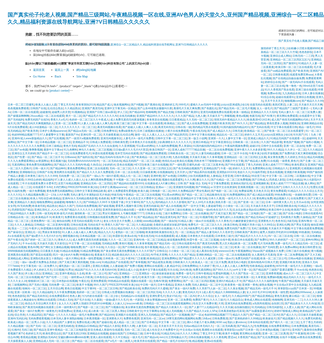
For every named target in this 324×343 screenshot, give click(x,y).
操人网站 (310, 183)
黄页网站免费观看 (287, 115)
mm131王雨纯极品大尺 (173, 337)
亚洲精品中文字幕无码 (194, 198)
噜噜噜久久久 (74, 202)
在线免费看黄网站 (279, 326)
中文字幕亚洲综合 (220, 142)
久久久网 (189, 179)
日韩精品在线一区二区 (21, 217)
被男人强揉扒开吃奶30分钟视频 (278, 232)
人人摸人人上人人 (157, 134)
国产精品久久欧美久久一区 (171, 307)
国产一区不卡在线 (93, 247)
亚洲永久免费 (182, 284)
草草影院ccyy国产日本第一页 (295, 288)
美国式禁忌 (278, 104)
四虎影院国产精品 (22, 209)
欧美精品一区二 (253, 130)
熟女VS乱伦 (174, 296)
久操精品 (305, 217)
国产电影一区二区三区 (224, 190)
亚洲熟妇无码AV (47, 337)
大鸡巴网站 (60, 187)
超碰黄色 (269, 266)
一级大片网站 (71, 258)
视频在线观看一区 (141, 281)
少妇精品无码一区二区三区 (217, 247)
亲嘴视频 (229, 115)
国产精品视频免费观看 (153, 153)
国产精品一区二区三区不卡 (47, 157)
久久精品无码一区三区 (305, 243)
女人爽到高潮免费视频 (98, 179)
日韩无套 (237, 130)
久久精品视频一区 (18, 326)
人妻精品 (215, 175)
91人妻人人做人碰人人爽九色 (95, 123)
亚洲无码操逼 (151, 205)
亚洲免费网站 (169, 258)
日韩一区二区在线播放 (195, 213)
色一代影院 (136, 299)
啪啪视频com (292, 100)
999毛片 (184, 104)
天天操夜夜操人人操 (20, 341)
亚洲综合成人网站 (280, 55)
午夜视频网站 (243, 251)
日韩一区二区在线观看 (25, 112)
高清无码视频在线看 (109, 127)
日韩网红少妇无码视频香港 (193, 175)
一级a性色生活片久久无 (218, 209)
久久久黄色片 (224, 220)
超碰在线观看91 (285, 97)
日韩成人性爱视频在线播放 (117, 292)
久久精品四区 (34, 314)
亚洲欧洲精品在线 (311, 123)
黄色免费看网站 (76, 168)
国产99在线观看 (234, 164)
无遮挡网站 (18, 164)
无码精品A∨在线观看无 (134, 296)
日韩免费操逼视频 (88, 228)
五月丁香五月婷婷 (310, 322)
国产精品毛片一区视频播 (175, 314)
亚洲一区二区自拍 (294, 145)
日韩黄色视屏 (281, 74)
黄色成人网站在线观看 (257, 299)
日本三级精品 (54, 145)
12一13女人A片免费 (57, 194)
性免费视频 (260, 326)
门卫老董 (140, 258)
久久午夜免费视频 (64, 292)
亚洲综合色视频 (305, 97)
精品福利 (48, 179)
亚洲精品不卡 (80, 142)
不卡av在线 (29, 243)
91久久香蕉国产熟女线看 (279, 89)
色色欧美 (104, 198)
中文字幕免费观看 (218, 183)
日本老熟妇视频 (269, 329)
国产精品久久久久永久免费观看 (95, 172)
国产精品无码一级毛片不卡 (260, 288)
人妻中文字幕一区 (235, 138)
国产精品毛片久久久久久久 (251, 235)
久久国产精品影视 (271, 142)
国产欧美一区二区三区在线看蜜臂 (284, 130)
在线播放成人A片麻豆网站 (160, 183)
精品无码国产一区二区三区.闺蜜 (142, 160)
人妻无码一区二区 (146, 326)
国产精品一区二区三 (193, 194)
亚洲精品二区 (50, 273)
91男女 (69, 269)
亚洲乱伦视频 (100, 266)
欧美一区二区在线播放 (248, 247)
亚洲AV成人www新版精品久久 (29, 138)
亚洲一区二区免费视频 (290, 254)
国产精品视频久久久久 (290, 318)
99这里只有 (258, 175)
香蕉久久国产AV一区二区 (120, 224)
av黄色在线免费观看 (309, 337)
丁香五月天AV (66, 104)
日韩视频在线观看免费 (100, 217)
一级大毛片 (136, 337)
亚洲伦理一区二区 (91, 134)
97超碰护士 (272, 217)
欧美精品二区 (172, 123)
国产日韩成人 (260, 179)
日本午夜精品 (165, 284)
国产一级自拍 (169, 220)
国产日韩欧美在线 (132, 247)
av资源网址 (42, 160)
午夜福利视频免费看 (236, 145)
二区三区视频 (104, 149)
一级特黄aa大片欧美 (81, 277)
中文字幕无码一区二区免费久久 (39, 266)
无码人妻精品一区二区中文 (207, 284)
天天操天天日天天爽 (310, 104)
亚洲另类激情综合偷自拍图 (118, 209)
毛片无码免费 (266, 243)
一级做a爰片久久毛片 (115, 299)
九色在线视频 (180, 157)
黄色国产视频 (291, 142)
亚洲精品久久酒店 (24, 202)
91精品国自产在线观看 (115, 262)
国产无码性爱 (270, 247)
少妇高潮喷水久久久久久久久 (174, 142)
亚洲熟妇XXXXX (226, 172)
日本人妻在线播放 (312, 93)
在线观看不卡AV (42, 187)
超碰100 (255, 145)
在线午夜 (225, 239)
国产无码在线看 (260, 127)
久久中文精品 (120, 337)
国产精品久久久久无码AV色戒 (71, 164)
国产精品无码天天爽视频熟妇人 (35, 123)
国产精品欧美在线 (129, 288)
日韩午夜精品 (242, 175)
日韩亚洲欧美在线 (286, 205)
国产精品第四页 (178, 134)
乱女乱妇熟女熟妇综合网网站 (250, 209)
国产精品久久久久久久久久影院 (82, 209)
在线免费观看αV (58, 296)
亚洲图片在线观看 (126, 314)
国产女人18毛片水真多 (200, 202)
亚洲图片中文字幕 (232, 160)
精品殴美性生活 (216, 194)
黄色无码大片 (190, 292)
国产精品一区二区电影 (246, 213)
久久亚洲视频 (127, 145)
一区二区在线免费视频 (219, 149)
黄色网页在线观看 (64, 172)
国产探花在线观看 (40, 254)
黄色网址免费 (264, 198)
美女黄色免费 (275, 157)
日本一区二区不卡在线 (234, 153)
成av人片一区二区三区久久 (299, 273)
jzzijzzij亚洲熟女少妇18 (278, 134)
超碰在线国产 (117, 333)
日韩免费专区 (109, 130)
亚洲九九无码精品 (148, 314)
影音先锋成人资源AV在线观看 (105, 329)
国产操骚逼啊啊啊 (18, 115)
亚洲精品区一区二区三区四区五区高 (245, 157)
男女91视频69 (110, 213)
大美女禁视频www (155, 299)
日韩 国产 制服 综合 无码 (192, 183)
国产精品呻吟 (58, 168)
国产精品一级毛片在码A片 (172, 341)
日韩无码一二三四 (303, 55)
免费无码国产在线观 (247, 258)
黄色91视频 (126, 243)
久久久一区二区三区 (120, 239)
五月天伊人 (181, 172)
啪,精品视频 (196, 341)
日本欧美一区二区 (113, 258)
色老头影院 (199, 277)
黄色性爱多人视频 (277, 123)
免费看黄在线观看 (75, 217)
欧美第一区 (247, 277)
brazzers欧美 (134, 303)
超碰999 (311, 138)
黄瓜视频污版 (58, 160)
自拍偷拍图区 (242, 307)
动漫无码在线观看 (260, 104)
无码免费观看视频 (38, 318)
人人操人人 (118, 303)
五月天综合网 (55, 288)
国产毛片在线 (82, 299)
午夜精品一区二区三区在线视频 (141, 194)
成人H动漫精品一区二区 (43, 127)
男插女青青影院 (51, 232)
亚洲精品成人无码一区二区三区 (52, 341)
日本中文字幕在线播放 (202, 134)
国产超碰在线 (104, 322)
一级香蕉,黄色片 (289, 160)
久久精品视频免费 (33, 194)
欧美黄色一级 (233, 284)
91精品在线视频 (69, 251)
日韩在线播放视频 (198, 337)
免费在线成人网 (85, 322)
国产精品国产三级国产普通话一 (292, 108)
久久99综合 (268, 224)
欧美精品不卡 (43, 217)
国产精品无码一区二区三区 (223, 277)
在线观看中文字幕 (309, 115)
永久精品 (197, 209)
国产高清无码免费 (207, 243)
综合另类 (19, 314)
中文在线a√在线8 (190, 329)
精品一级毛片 (307, 127)
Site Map (82, 76)
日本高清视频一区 (94, 318)
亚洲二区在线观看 (97, 168)
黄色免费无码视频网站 (39, 164)
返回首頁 (39, 70)
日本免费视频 (299, 326)
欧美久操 (143, 190)
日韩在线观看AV (312, 213)
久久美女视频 (235, 288)
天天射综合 (60, 243)
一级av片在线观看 (203, 220)
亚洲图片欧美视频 (294, 172)
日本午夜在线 (152, 333)
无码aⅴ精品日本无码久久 (198, 326)
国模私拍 (294, 123)
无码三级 (27, 329)
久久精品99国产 (241, 296)
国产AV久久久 (240, 123)
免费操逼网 (245, 190)
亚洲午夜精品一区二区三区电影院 (67, 329)
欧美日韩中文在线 (279, 209)
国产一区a (197, 314)
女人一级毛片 (265, 108)
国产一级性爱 (177, 164)
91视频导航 (206, 217)
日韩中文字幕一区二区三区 (171, 138)
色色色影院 (305, 52)
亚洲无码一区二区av (153, 318)
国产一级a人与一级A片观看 (102, 175)
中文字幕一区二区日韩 (279, 175)
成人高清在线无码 (206, 251)
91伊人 (98, 220)
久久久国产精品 (184, 115)
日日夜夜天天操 (49, 251)
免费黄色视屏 (131, 318)
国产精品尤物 (165, 112)
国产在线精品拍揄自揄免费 (288, 78)
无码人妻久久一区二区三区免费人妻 (299, 112)
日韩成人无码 (65, 299)
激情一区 (140, 134)
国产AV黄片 (268, 115)
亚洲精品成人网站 (18, 258)
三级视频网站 (20, 284)
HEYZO (138, 164)
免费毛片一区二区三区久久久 (205, 224)
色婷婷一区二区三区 (88, 292)
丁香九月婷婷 (253, 164)
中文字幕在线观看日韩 (284, 127)
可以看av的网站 (145, 145)
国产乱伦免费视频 (267, 337)
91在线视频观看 (164, 235)
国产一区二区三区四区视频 (199, 281)
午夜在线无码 (198, 130)
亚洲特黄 (156, 175)
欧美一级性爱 (280, 292)
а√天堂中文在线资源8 (223, 187)
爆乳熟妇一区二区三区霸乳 (75, 266)
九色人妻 (200, 115)
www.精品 (114, 277)
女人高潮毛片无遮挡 (264, 254)
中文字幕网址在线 (154, 311)
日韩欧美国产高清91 (187, 112)
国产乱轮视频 (57, 138)
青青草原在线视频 (157, 119)
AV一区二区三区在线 (280, 235)
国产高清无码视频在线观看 (38, 307)
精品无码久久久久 (128, 228)
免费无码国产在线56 (37, 119)
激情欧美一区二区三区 (87, 213)
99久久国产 (100, 284)
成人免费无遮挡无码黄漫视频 (127, 119)
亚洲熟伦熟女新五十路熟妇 (46, 258)
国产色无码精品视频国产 (187, 168)
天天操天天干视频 (279, 228)
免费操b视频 (274, 277)
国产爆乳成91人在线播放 (229, 217)
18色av (206, 318)
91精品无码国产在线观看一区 (287, 138)
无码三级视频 (259, 228)
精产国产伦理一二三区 (54, 277)
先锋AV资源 (160, 281)
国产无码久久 (184, 277)
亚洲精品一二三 (128, 273)
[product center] (59, 90)
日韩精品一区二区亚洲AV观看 (51, 224)
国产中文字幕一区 (27, 142)
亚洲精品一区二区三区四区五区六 (290, 59)
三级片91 (285, 329)
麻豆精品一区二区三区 (302, 296)
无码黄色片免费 (289, 217)
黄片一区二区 (74, 115)
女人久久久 (65, 303)
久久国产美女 (16, 273)
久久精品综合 (235, 299)
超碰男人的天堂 (61, 112)
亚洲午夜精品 (67, 273)
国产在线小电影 (292, 213)
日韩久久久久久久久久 (296, 187)
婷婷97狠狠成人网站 (286, 311)
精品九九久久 (106, 232)
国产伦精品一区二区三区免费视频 (231, 179)
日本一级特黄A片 (66, 307)
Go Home (39, 76)
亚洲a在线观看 (213, 341)
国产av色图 (21, 149)
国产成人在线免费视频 (194, 123)
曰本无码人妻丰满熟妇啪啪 (66, 318)
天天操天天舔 (45, 243)
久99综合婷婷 (33, 179)
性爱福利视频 (221, 273)
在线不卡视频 (288, 337)
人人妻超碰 (116, 266)
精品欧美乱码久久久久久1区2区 (130, 254)
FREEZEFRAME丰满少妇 (83, 187)
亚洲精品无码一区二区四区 (96, 183)
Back (58, 76)
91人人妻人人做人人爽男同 (232, 266)
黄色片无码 (69, 145)
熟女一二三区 (20, 228)
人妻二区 (292, 104)
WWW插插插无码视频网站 (23, 251)
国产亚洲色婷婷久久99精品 (245, 318)
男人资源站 (185, 145)
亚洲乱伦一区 (33, 232)
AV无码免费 (24, 205)
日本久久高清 (216, 198)
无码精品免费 (110, 243)
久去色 (80, 273)
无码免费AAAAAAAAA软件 (83, 160)
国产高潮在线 (152, 104)
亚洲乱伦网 (283, 224)
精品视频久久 (281, 198)
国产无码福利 (16, 119)
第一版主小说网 (197, 138)
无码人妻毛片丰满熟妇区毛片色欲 (90, 194)
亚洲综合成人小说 (127, 269)
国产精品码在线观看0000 (128, 183)
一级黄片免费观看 (146, 209)
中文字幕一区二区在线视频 (85, 243)
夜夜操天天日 (102, 254)
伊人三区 (122, 112)
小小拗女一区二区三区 (236, 205)
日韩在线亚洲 (78, 224)
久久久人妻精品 (23, 224)
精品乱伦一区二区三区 (230, 134)
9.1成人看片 (206, 292)
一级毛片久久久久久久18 (240, 198)
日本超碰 (141, 179)
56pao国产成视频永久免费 (268, 251)
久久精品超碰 (144, 224)
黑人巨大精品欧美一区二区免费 (237, 243)
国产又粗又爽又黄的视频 (73, 262)
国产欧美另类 (301, 70)
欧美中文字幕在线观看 (153, 269)
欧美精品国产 (308, 311)
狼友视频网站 (122, 104)
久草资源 (260, 277)
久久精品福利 (45, 292)
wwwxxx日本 (226, 251)
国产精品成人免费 (255, 160)
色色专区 (280, 220)
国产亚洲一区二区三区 (251, 202)
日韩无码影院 (274, 307)
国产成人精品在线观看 (260, 194)
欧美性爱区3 (299, 164)
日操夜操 (195, 247)
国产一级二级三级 (270, 213)
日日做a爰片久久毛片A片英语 (130, 149)
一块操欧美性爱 (301, 194)
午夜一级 (226, 168)
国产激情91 (290, 63)
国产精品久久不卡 (125, 217)
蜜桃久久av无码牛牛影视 (205, 104)
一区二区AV (189, 296)
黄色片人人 (64, 239)
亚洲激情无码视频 (183, 187)
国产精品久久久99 (312, 100)
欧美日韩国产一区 (160, 149)
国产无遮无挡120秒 (74, 333)
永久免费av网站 (288, 247)
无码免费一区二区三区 (72, 175)
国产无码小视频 (38, 284)
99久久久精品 (275, 149)
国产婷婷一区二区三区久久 (41, 239)
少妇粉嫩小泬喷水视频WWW (303, 48)
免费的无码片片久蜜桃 (155, 288)
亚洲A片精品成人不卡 (229, 281)
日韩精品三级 (135, 333)
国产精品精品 (257, 123)
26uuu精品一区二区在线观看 (47, 115)
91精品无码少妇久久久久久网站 (180, 333)
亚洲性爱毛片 (157, 296)
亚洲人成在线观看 (100, 337)
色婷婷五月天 (33, 333)
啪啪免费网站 (45, 202)
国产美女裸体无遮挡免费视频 (118, 251)
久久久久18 (180, 228)
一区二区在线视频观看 (237, 254)
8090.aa (221, 322)
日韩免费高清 (220, 318)
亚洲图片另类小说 (249, 224)
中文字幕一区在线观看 (149, 123)
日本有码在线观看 (257, 322)
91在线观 (272, 160)
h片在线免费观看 (18, 127)
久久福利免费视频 (166, 145)
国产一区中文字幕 (193, 205)
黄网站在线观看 (153, 266)
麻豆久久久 (203, 179)
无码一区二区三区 (120, 168)
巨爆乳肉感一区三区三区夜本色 (205, 164)
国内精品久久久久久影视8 (170, 202)
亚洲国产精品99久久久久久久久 (155, 115)
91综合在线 (267, 97)
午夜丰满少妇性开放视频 (263, 153)
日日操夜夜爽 (148, 172)
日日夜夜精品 (177, 119)
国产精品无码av (254, 217)
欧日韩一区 (313, 333)
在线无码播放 (127, 115)
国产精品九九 (245, 326)
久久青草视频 (215, 157)
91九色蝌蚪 (70, 149)
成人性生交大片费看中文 (142, 198)
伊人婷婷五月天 (43, 269)
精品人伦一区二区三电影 (134, 175)
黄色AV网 (33, 247)
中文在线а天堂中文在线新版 (290, 284)
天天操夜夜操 (111, 134)
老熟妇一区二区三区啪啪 (129, 232)
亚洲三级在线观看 (306, 89)
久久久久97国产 (145, 251)
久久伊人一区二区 (295, 149)
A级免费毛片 (195, 228)
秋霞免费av (65, 311)
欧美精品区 (69, 228)
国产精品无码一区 (164, 243)
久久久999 (51, 175)
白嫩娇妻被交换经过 (245, 220)
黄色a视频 (242, 115)
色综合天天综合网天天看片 (41, 303)
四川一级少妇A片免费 (65, 254)
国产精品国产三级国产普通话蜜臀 (273, 269)
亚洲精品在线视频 (97, 333)
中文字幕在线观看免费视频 (307, 228)
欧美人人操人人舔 (46, 104)
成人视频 (180, 235)
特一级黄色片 (49, 311)
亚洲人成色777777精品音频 (188, 149)
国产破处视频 (106, 205)
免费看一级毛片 (185, 273)
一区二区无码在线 (111, 160)
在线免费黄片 (299, 198)
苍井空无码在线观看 (127, 153)
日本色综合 (100, 277)
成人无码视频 (174, 311)
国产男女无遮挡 (300, 224)
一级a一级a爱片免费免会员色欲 (39, 262)
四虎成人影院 (277, 179)
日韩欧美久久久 (181, 262)
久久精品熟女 (72, 108)
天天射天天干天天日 (170, 326)
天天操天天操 (197, 157)
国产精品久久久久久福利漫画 (260, 281)
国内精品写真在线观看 (205, 127)
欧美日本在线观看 (242, 239)
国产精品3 (40, 329)
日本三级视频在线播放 (150, 130)
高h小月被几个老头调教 (201, 322)
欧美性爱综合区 (52, 333)
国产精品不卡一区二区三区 (53, 153)
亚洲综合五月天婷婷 (23, 153)
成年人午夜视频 (213, 228)
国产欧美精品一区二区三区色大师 (151, 157)
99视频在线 (86, 254)
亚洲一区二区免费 (65, 123)
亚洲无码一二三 (293, 299)
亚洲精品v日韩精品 (86, 326)
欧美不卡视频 (84, 284)
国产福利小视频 (310, 142)
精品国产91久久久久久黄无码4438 (95, 269)
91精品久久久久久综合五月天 (305, 190)
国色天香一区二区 (225, 202)
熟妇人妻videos (236, 322)
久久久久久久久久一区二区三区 (77, 127)
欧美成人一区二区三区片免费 (209, 262)
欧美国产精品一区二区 (304, 209)
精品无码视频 (315, 157)
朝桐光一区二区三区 (34, 288)
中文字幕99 (132, 202)
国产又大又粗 (312, 254)
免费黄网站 (175, 281)
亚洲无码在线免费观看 (238, 303)
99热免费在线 (283, 194)
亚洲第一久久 (216, 138)
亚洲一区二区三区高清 (275, 333)
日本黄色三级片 (34, 175)
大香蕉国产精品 (246, 337)
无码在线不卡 (96, 224)
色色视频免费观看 (18, 108)
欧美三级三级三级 (124, 123)
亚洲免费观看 (98, 281)
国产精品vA (151, 337)
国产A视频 (137, 104)
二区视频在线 (302, 175)
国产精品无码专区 (37, 296)
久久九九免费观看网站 (21, 160)
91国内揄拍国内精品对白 (235, 127)
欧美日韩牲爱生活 (310, 247)
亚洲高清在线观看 (18, 254)
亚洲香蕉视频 (274, 273)
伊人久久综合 (108, 228)
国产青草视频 (138, 262)
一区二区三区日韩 (107, 288)
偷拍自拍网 (63, 220)
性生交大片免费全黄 (205, 303)
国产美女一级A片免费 (182, 288)
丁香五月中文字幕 (210, 333)
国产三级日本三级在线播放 (174, 209)
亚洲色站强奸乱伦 (241, 183)
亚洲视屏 (294, 168)
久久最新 (96, 299)
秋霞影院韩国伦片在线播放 (156, 228)
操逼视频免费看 (176, 239)
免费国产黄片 (201, 299)
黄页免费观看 (278, 190)
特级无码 (116, 194)
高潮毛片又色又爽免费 (186, 108)
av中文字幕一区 (242, 269)
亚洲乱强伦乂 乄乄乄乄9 (48, 209)
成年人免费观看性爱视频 (121, 190)
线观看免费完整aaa (301, 74)
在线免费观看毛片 (80, 153)
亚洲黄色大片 (266, 220)
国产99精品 (202, 187)
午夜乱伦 (84, 281)
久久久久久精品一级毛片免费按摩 (78, 314)
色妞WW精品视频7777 (25, 134)
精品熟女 (52, 205)
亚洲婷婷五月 (170, 104)
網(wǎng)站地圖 (86, 70)
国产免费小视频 (133, 266)
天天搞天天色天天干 (262, 205)
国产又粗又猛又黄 (220, 213)
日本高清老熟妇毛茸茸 (231, 311)
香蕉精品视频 (28, 337)
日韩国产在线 (38, 108)
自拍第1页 (277, 303)
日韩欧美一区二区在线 (246, 142)
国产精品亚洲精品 (262, 296)
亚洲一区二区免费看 (179, 299)
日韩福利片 (168, 277)
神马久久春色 (87, 149)
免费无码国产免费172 (237, 228)
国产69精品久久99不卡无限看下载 (103, 202)
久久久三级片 (218, 299)
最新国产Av (72, 134)
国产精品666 (136, 112)
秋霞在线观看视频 (103, 153)
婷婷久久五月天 (253, 134)
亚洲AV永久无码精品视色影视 (79, 198)
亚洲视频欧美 (261, 183)
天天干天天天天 (274, 100)
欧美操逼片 (269, 318)
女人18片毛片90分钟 (258, 292)
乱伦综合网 (126, 134)
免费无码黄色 (313, 318)
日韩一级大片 (41, 168)
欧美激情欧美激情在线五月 (161, 232)
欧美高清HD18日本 (258, 119)
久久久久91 (14, 194)
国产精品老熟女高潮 (159, 262)
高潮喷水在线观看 (212, 329)
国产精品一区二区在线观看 (88, 341)
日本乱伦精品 (294, 179)
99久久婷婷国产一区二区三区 (286, 239)
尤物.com (95, 262)
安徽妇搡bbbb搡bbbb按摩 (73, 337)
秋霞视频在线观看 (51, 228)
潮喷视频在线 (70, 235)
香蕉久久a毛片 (59, 119)
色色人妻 (75, 296)
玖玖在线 (173, 269)
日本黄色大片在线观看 (142, 142)
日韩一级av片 (226, 258)
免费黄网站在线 (261, 168)
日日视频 (58, 269)
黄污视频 (316, 251)
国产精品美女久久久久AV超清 (302, 303)
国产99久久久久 (222, 269)
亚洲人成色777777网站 (276, 164)
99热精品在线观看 (118, 281)
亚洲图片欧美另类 (219, 123)
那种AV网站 (312, 239)
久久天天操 (226, 307)
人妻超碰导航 (213, 205)
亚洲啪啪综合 (27, 172)
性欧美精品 (256, 266)
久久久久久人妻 (171, 292)
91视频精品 (78, 112)
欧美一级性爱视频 (91, 258)
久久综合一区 (113, 247)
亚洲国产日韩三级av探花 (101, 112)
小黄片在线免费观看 (177, 130)
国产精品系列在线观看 (202, 172)
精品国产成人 (104, 104)
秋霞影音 (118, 235)
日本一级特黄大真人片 (279, 202)
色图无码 (255, 115)
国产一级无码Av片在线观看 (298, 82)
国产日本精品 (149, 322)
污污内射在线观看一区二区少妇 (100, 296)
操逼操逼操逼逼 (165, 273)
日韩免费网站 (190, 266)
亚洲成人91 (80, 311)
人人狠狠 (136, 220)
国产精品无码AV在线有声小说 (112, 157)
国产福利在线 (85, 157)
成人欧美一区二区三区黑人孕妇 (106, 311)
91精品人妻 (185, 220)
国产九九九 (147, 202)
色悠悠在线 (315, 269)
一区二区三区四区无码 (148, 292)
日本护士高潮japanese (53, 130)
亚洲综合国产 (273, 187)
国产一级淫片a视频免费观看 (82, 138)
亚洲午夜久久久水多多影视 (250, 149)
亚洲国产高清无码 (92, 108)
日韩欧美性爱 (120, 142)
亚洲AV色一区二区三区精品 (149, 239)
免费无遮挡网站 (202, 269)
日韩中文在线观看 (271, 145)
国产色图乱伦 (209, 108)
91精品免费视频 (89, 251)
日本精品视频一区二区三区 (55, 142)
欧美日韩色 (231, 224)
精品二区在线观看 (168, 198)
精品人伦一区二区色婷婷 (173, 247)
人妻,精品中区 (172, 266)
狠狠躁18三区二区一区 (41, 281)
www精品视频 (151, 220)
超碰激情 (45, 112)
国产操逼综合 (16, 232)
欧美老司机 (38, 205)
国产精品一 (50, 314)
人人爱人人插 (292, 307)
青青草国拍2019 (85, 104)
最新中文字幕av (53, 149)
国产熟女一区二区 (187, 217)
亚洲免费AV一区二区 (43, 220)
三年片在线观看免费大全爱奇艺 (38, 183)
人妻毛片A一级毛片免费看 (138, 138)
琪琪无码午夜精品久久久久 (230, 119)
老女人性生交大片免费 (116, 220)
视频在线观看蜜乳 (172, 179)
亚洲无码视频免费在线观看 (216, 112)
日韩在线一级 (183, 127)
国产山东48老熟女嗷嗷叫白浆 (154, 108)
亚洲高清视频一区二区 (251, 187)
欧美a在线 (131, 235)
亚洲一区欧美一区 (24, 292)
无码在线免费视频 (86, 205)
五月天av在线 (301, 202)
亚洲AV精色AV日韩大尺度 (263, 262)
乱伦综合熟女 (55, 108)
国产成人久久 (289, 314)
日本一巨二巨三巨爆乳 (21, 104)
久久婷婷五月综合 (295, 157)
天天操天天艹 (215, 115)
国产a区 (113, 273)
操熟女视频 (265, 284)
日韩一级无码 (44, 213)
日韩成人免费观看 (100, 142)
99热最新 (304, 232)
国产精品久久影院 (109, 326)
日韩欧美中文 (134, 311)
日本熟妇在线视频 (66, 281)
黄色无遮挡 (281, 296)
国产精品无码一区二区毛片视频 (236, 108)
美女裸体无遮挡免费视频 (139, 307)
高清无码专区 (166, 127)
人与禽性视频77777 (132, 213)
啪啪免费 (76, 247)
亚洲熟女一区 (147, 273)
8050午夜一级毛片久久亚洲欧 (293, 266)
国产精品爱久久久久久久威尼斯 (197, 258)
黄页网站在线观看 (250, 333)
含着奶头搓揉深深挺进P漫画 (170, 224)
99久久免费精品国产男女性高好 (191, 190)
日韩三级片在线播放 (298, 251)
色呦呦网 (151, 112)
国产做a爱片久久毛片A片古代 (43, 235)
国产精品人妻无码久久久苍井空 (214, 232)
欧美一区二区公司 (96, 273)
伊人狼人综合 (33, 273)
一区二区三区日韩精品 (141, 187)
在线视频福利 (165, 172)
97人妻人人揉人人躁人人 (69, 179)
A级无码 (292, 220)
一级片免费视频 (36, 190)
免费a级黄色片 (127, 130)
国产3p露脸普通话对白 (259, 311)
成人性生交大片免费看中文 (163, 329)
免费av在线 (274, 93)
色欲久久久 (244, 172)
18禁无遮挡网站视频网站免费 (183, 318)
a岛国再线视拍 (261, 303)
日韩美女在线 (153, 213)
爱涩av (232, 337)
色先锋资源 (154, 179)
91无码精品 (258, 307)
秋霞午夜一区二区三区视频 (203, 239)
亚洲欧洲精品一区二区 (209, 254)
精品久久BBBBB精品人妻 (230, 292)
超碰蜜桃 (59, 202)
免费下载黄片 (118, 198)
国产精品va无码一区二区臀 (84, 130)
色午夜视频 (151, 247)
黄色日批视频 (72, 288)
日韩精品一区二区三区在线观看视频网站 (167, 303)
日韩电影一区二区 (160, 190)
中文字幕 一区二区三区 (172, 322)
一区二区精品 (187, 232)
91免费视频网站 (236, 194)
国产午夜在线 (16, 239)
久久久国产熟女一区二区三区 (247, 273)
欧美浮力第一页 (151, 277)
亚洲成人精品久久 (258, 138)
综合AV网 (13, 337)
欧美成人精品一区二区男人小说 (26, 322)
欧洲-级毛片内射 (63, 213)
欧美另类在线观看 (144, 341)
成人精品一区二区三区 (127, 322)
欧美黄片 (58, 217)
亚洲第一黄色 (250, 284)
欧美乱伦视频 (185, 160)
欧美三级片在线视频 (156, 164)
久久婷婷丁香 (207, 266)
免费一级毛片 (283, 243)
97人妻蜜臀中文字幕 (52, 134)
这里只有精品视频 (68, 183)
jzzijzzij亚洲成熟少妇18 (234, 104)
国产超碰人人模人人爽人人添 (139, 127)
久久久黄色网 (219, 337)
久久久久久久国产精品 (181, 254)
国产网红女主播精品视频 (54, 247)
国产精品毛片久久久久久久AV (100, 115)
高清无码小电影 (237, 262)
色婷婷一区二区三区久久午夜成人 (89, 119)
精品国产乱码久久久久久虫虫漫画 (97, 145)
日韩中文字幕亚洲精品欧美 (90, 190)
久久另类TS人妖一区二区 (211, 288)
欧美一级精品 (241, 112)
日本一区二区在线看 (127, 172)
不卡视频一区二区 (123, 179)
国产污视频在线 (114, 307)
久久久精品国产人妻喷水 (60, 322)
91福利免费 (18, 190)
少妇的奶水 (108, 164)
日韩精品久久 (280, 168)
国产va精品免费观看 (279, 70)
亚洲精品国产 (211, 168)
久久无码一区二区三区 (199, 119)
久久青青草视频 (143, 243)
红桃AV (16, 329)
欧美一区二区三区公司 (273, 258)
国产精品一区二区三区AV (264, 314)
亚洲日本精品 (201, 142)
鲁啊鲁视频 (35, 149)
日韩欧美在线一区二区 (181, 153)
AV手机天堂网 (159, 254)
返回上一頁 (62, 70)
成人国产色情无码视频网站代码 (290, 119)
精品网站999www (300, 292)
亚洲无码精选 (66, 326)
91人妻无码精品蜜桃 (208, 153)
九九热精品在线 (291, 93)
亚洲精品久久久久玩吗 (264, 112)
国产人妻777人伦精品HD (203, 307)
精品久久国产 (66, 205)
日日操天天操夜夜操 (310, 314)
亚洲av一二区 (164, 187)
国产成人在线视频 (171, 205)
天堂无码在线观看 (81, 220)
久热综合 (95, 164)
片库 (220, 303)
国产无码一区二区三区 (43, 326)
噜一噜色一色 (294, 85)
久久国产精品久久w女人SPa (200, 311)
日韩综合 (161, 251)
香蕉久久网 (128, 326)
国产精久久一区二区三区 (284, 322)
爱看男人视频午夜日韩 (128, 205)
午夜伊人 (34, 228)
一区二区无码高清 (225, 326)
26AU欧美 (185, 269)
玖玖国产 (298, 134)
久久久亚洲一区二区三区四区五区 (152, 168)
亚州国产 (297, 329)
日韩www (70, 157)
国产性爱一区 (22, 157)
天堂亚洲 (227, 175)
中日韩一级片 (148, 284)
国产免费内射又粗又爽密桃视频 (297, 153)
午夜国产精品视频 (289, 281)
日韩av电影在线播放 (300, 258)
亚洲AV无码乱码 (17, 318)
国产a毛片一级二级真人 (119, 341)
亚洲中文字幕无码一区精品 (120, 108)
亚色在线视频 (125, 164)
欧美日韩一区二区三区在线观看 (293, 67)
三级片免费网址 (171, 213)
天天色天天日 (261, 190)
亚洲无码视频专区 (111, 138)
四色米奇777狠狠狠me (207, 160)
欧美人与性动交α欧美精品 (45, 198)
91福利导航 (259, 172)
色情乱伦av (168, 160)
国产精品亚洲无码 (165, 217)
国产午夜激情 (298, 333)
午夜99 (129, 258)
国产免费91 (261, 239)
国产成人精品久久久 (219, 130)
